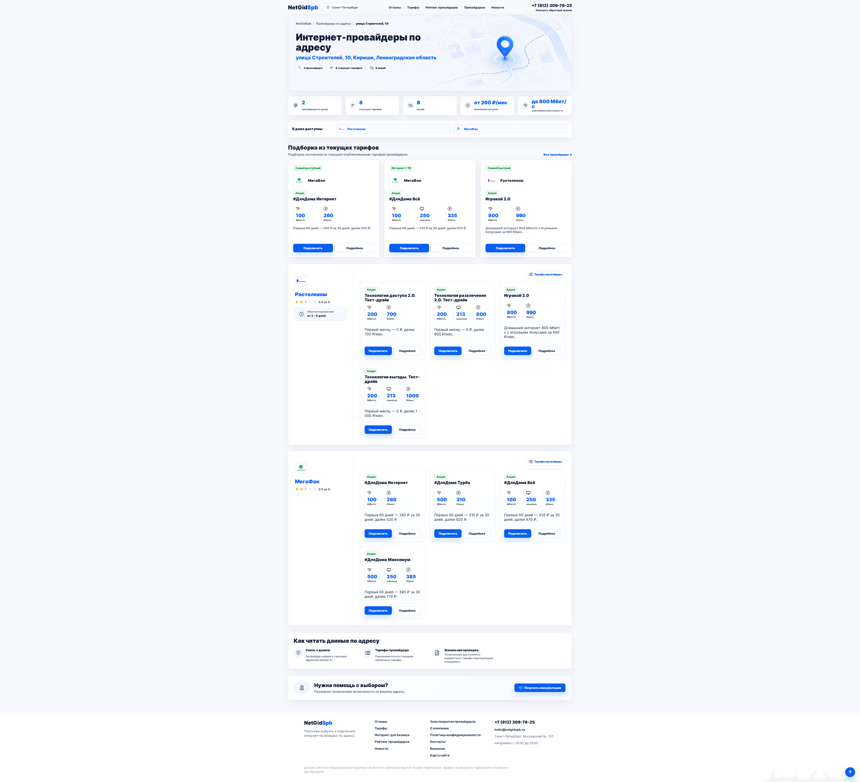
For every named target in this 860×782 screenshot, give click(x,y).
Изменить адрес (318, 80)
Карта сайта (439, 755)
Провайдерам (474, 7)
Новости (497, 7)
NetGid (303, 7)
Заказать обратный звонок (553, 10)
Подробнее (354, 248)
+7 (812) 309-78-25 (514, 722)
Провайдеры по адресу (333, 23)
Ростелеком (356, 129)
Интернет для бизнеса (392, 735)
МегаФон (471, 129)
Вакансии (437, 748)
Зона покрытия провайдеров (453, 721)
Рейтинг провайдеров (442, 7)
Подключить (312, 248)
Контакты (437, 741)
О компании (439, 728)
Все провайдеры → (558, 154)
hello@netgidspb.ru (509, 729)
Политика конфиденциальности (455, 735)
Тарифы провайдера (548, 274)
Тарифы (413, 7)
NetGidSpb (303, 23)
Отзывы (395, 7)
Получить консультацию (542, 688)
